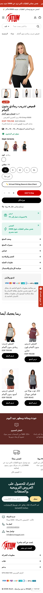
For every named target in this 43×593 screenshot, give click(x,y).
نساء (12, 34)
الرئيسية (5, 34)
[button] (40, 296)
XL (34, 170)
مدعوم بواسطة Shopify (23, 589)
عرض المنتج (10, 356)
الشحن (20, 124)
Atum (11, 589)
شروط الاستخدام (11, 505)
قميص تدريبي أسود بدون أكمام (9, 392)
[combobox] (21, 26)
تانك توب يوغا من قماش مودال (32, 392)
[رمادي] (4, 159)
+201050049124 (12, 527)
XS (5, 170)
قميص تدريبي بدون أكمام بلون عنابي (32, 347)
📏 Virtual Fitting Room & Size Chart (21, 184)
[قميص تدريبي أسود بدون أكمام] (24, 142)
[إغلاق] (38, 213)
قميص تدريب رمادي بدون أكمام (10, 345)
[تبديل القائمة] (3, 17)
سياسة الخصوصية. (21, 508)
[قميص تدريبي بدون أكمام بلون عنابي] (15, 142)
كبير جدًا (7, 176)
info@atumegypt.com (15, 535)
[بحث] (38, 26)
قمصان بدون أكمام (8, 114)
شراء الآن (21, 200)
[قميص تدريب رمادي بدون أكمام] (6, 142)
